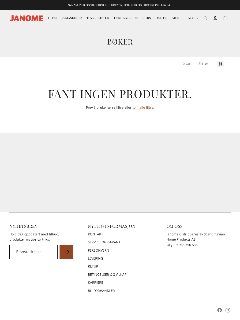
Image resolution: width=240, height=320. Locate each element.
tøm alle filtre (142, 107)
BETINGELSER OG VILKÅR (107, 274)
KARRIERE (95, 282)
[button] (205, 64)
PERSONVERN (98, 250)
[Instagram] (228, 310)
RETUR (93, 266)
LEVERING (95, 258)
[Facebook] (219, 310)
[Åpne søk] (205, 18)
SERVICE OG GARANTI (104, 242)
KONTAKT (95, 234)
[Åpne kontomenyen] (215, 18)
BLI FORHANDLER (101, 290)
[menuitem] (176, 18)
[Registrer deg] (67, 252)
